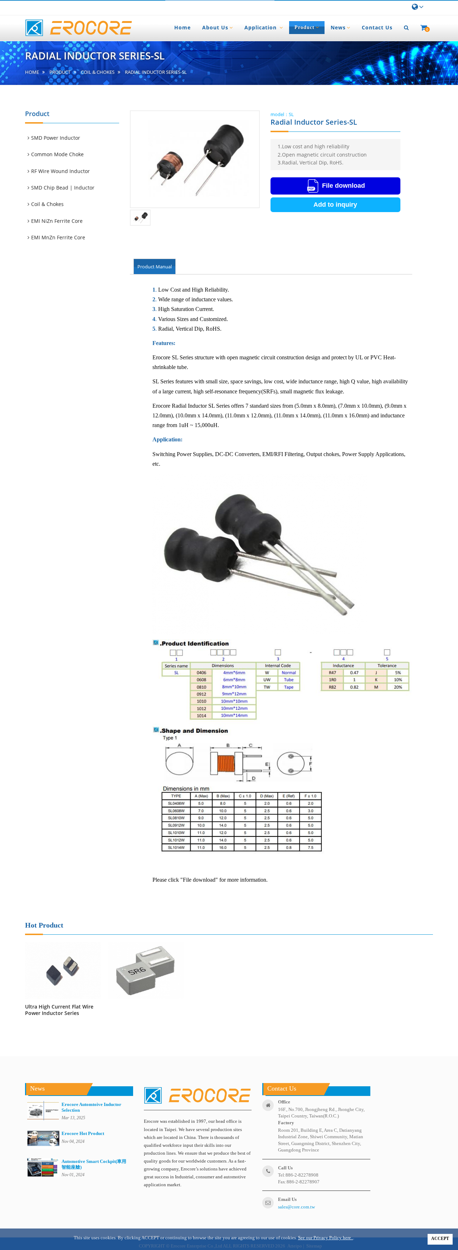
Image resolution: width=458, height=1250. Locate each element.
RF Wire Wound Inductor (61, 171)
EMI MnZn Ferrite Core (58, 237)
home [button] (182, 27)
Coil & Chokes (97, 72)
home (32, 72)
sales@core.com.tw (296, 1207)
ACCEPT (440, 1238)
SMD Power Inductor (56, 137)
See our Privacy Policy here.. (325, 1237)
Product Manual (154, 266)
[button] (406, 27)
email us (287, 1199)
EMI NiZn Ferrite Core (57, 220)
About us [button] (215, 27)
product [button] (304, 27)
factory (286, 1122)
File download (343, 185)
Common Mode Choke (58, 154)
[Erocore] (78, 28)
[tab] (75, 137)
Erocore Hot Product (83, 1133)
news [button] (338, 27)
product (59, 72)
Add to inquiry (335, 204)
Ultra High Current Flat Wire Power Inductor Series (59, 1009)
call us (285, 1167)
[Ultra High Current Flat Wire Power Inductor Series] (63, 970)
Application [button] (261, 27)
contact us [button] (377, 27)
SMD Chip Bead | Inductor (63, 187)
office (284, 1102)
